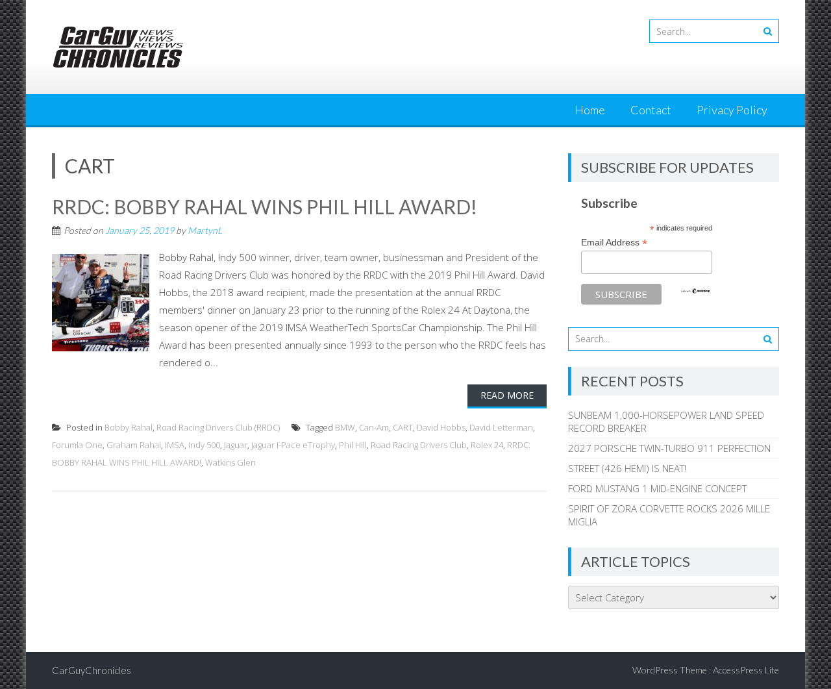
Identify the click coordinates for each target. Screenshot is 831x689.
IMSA (174, 445)
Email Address (614, 242)
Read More (507, 395)
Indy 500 (204, 445)
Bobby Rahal (129, 427)
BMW (345, 427)
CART (403, 427)
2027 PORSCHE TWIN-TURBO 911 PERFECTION (669, 448)
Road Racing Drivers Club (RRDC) (218, 427)
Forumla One (77, 445)
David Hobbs (441, 427)
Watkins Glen (230, 462)
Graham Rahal (133, 445)
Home (590, 110)
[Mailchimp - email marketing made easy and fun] (695, 291)
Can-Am (374, 427)
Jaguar (235, 445)
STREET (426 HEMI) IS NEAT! (627, 468)
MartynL (205, 230)
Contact (650, 110)
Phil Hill (353, 445)
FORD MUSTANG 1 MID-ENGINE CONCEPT (657, 488)
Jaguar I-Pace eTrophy (293, 445)
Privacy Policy (732, 110)
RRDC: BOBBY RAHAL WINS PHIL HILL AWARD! (264, 206)
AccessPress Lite (746, 669)
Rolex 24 (487, 445)
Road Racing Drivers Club (419, 445)
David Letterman (501, 427)
